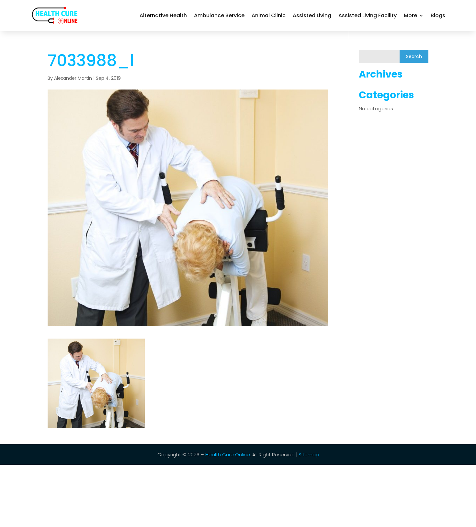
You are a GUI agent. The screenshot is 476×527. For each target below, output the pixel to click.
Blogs (438, 15)
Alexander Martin (73, 78)
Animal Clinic (269, 15)
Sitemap (308, 454)
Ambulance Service (219, 15)
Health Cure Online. (228, 454)
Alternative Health (163, 15)
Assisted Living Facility (367, 15)
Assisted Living (312, 15)
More (410, 15)
